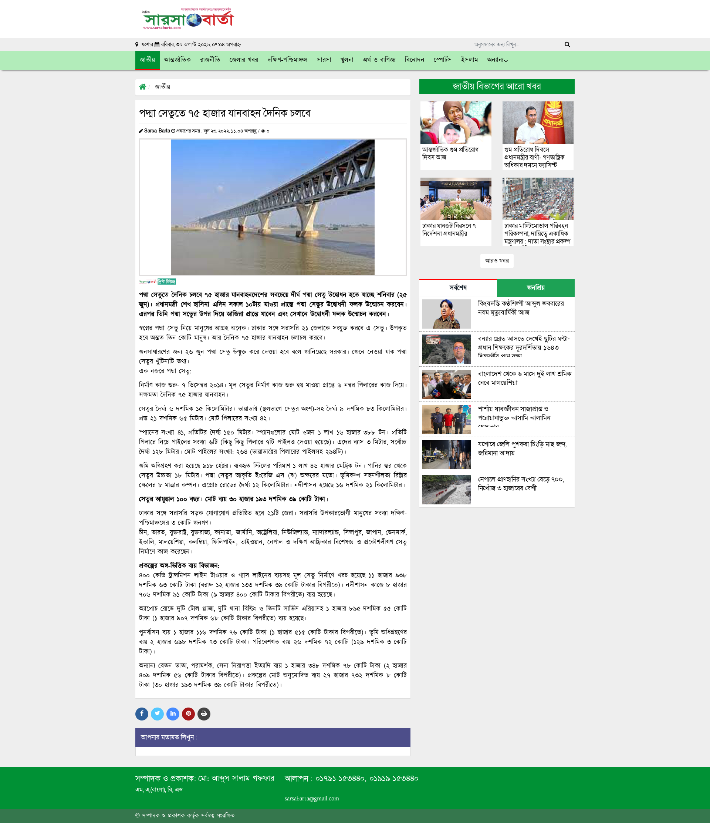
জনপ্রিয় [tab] (536, 288)
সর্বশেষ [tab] (458, 288)
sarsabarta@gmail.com (312, 799)
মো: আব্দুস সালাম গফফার (236, 779)
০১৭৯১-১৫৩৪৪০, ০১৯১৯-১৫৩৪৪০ (365, 779)
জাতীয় (162, 87)
